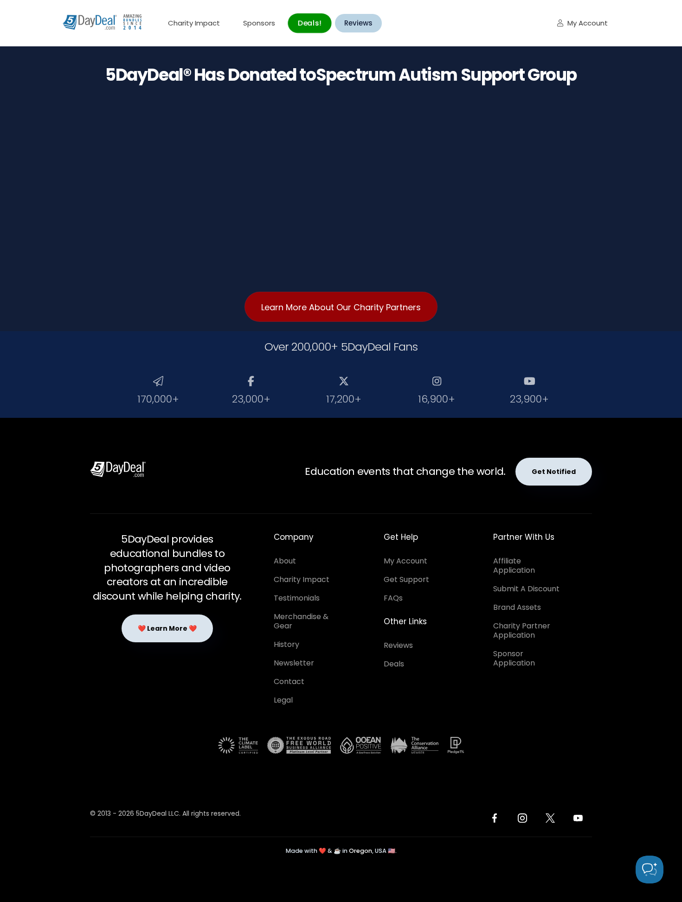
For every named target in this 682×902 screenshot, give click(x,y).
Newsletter (294, 663)
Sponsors (259, 23)
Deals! (309, 23)
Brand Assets (517, 607)
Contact (289, 681)
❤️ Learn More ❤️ (167, 628)
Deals (394, 664)
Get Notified (554, 471)
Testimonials (297, 598)
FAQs (393, 598)
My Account (582, 23)
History (286, 644)
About (285, 561)
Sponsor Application (514, 658)
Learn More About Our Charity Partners (341, 307)
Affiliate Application (514, 566)
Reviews (358, 23)
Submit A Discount (526, 588)
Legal (283, 700)
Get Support (406, 579)
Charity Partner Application (521, 630)
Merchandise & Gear (301, 621)
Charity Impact (194, 23)
